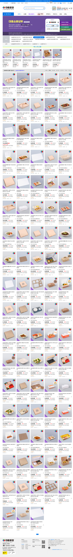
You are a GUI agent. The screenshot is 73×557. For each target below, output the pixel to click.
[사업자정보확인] (61, 540)
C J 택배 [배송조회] (24, 540)
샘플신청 (26, 547)
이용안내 (26, 544)
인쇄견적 (22, 547)
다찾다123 (70, 8)
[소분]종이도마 (43, 44)
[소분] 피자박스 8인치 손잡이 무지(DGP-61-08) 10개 (7, 60)
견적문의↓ (48, 14)
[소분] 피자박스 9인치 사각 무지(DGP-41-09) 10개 (27, 60)
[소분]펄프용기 (35, 44)
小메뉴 (65, 14)
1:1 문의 (10, 553)
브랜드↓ (19, 14)
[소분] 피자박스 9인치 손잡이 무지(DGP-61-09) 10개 (17, 60)
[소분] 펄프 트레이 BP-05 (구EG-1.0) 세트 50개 (57, 60)
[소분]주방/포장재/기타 (27, 41)
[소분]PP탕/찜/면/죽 (50, 37)
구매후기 (22, 3)
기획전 (41, 14)
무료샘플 (26, 548)
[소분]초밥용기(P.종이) (16, 39)
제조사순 (69, 70)
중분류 (6, 39)
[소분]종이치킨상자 (27, 44)
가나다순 (66, 70)
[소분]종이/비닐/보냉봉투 (52, 39)
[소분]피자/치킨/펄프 (38, 37)
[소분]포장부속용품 (15, 41)
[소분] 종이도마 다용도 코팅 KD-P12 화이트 (37, 60)
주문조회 (55, 3)
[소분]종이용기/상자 (15, 37)
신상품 (25, 14)
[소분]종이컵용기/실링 (27, 37)
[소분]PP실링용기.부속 (62, 37)
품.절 (61, 14)
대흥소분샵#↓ (31, 14)
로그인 (48, 3)
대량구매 (26, 546)
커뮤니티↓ (55, 14)
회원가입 (51, 3)
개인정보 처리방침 (28, 545)
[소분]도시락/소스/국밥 (28, 39)
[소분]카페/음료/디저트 (65, 39)
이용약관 (22, 545)
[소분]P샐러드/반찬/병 (40, 39)
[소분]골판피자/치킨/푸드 (16, 44)
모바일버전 (13, 553)
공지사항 (26, 3)
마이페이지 (64, 3)
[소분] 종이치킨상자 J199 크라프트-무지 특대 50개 (47, 60)
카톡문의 (5, 553)
